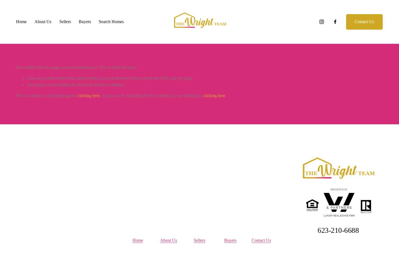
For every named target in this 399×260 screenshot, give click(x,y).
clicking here (89, 95)
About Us (42, 21)
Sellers (65, 21)
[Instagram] (321, 21)
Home (21, 21)
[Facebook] (335, 21)
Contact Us (364, 21)
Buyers (85, 21)
